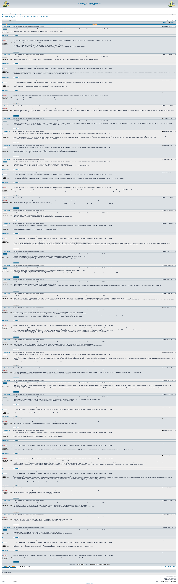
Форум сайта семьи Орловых (89, 4)
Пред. (162, 20)
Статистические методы (24, 14)
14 (168, 20)
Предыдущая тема (166, 22)
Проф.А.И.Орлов (9, 17)
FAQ (164, 9)
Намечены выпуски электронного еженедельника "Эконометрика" (25, 17)
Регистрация (8, 9)
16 (170, 20)
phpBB (84, 582)
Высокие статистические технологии (89, 3)
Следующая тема (173, 22)
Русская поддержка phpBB (89, 583)
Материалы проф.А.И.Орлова (14, 14)
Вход (4, 9)
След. (175, 20)
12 (165, 20)
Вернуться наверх (5, 35)
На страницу (159, 20)
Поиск (168, 9)
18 (173, 20)
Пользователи (173, 9)
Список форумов (5, 14)
